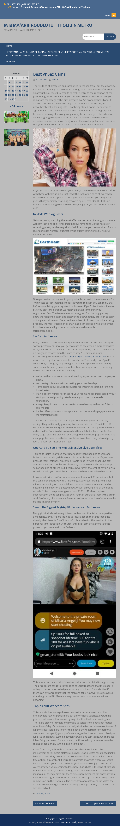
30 (13, 99)
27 (27, 95)
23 (13, 95)
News (107, 15)
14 (6, 90)
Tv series (10, 61)
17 (16, 90)
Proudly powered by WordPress (44, 822)
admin (55, 79)
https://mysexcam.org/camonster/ (87, 356)
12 (23, 86)
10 (16, 86)
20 (27, 90)
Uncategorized (43, 793)
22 (9, 95)
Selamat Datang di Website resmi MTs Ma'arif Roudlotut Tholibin (55, 7)
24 (16, 95)
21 (6, 95)
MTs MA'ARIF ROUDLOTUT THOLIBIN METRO (48, 25)
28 (6, 99)
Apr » (20, 106)
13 (27, 86)
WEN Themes (84, 822)
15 (9, 90)
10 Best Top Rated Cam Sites (98, 803)
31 (16, 99)
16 (13, 90)
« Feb (13, 106)
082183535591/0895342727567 (23, 4)
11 (20, 86)
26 (23, 95)
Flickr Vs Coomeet (45, 803)
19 (23, 90)
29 (9, 99)
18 (20, 90)
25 (20, 95)
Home (9, 45)
